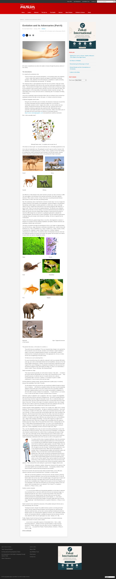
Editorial (36, 12)
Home (23, 12)
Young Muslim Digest (8, 576)
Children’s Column (80, 12)
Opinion (60, 12)
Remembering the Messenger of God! (79, 64)
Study (89, 12)
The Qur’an (44, 12)
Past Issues (72, 80)
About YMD (69, 1)
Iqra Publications (76, 2)
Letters (29, 12)
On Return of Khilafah (75, 60)
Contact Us (94, 1)
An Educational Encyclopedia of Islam (11, 551)
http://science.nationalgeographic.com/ (34, 112)
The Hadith (52, 12)
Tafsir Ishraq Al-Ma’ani (7, 549)
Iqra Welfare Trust (85, 1)
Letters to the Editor (75, 72)
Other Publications (6, 558)
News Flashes (69, 12)
